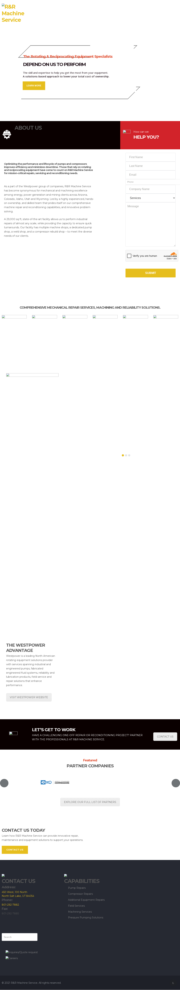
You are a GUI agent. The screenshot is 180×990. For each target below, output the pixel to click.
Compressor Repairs (80, 893)
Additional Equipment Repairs (86, 899)
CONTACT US (165, 736)
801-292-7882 (10, 904)
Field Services (76, 905)
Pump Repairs (77, 887)
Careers (13, 958)
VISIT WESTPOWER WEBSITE (29, 697)
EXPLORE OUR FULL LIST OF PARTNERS (90, 802)
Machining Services (80, 911)
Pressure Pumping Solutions (85, 917)
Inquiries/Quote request (23, 952)
